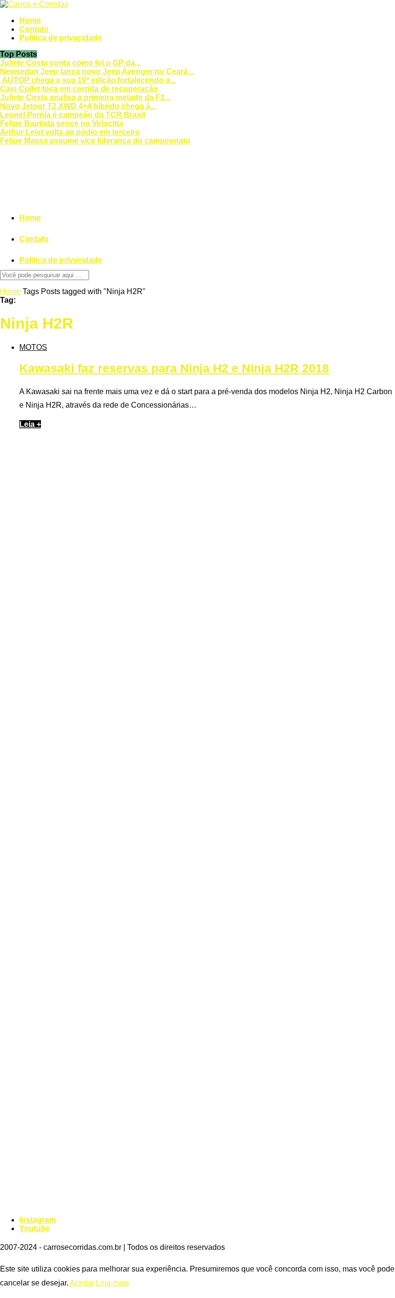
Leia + (30, 424)
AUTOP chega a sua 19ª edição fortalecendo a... (88, 80)
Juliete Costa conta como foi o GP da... (70, 63)
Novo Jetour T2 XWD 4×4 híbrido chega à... (78, 106)
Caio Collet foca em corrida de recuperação (79, 89)
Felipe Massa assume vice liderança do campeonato (95, 141)
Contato (34, 29)
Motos (33, 347)
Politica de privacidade (60, 38)
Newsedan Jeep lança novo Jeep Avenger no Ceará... (97, 71)
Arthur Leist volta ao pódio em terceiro (70, 132)
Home (30, 20)
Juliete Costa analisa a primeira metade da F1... (85, 97)
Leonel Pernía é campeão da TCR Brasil (72, 115)
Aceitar (82, 1283)
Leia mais (112, 1283)
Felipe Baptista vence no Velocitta (61, 123)
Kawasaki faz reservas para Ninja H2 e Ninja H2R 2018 (174, 368)
